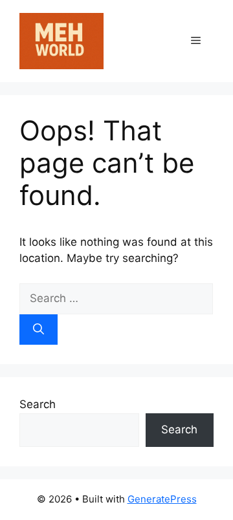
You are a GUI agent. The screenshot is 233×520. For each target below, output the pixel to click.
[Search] (38, 329)
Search (37, 404)
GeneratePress (162, 499)
